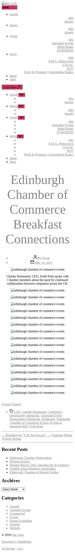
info (70, 18)
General (16, 404)
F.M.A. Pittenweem (61, 61)
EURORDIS (65, 50)
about (13, 75)
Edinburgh (48, 419)
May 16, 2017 (44, 262)
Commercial (17, 513)
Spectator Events (62, 43)
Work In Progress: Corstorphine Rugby (48, 72)
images (69, 21)
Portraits (15, 528)
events (14, 36)
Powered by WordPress (16, 541)
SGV (70, 68)
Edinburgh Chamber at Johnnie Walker (34, 472)
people (14, 14)
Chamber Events (20, 510)
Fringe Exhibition (21, 521)
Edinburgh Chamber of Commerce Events (40, 420)
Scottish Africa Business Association (33, 468)
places (13, 25)
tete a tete (18, 535)
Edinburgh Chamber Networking (30, 458)
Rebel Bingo (65, 47)
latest (13, 79)
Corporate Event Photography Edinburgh (36, 417)
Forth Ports (36, 426)
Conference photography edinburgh (36, 413)
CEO (17, 412)
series (13, 54)
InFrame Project (20, 461)
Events (6, 404)
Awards (14, 506)
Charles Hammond (34, 412)
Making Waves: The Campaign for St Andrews (39, 465)
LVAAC (68, 65)
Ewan (46, 258)
